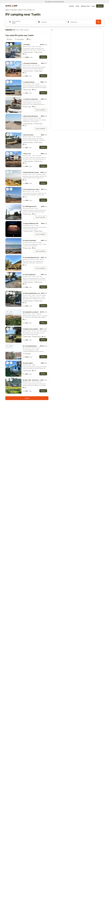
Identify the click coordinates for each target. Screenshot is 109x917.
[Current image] (11, 56)
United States (13, 9)
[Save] (7, 44)
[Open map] (77, 80)
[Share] (11, 44)
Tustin (25, 9)
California (20, 9)
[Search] (98, 22)
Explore (7, 9)
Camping (30, 9)
